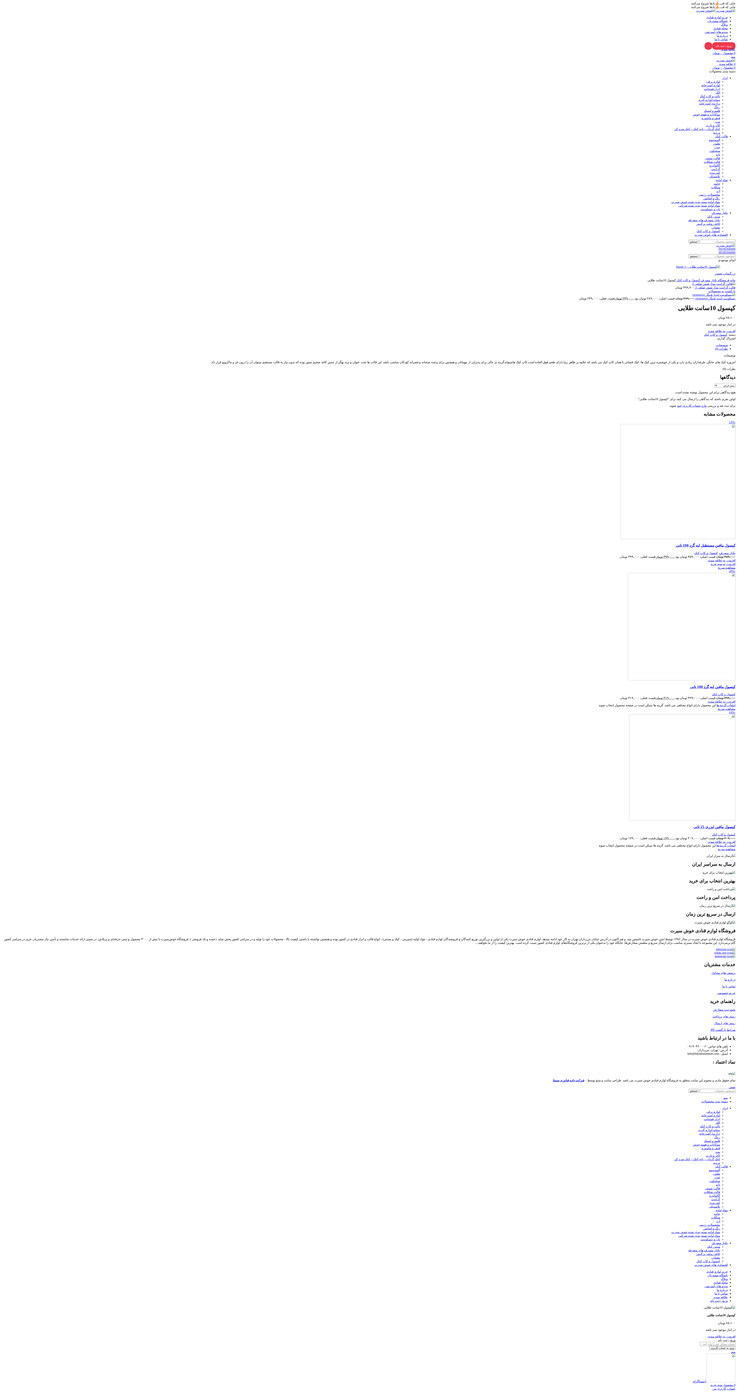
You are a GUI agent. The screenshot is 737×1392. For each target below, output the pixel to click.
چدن (717, 147)
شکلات (715, 187)
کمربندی (714, 172)
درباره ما (729, 979)
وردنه (716, 132)
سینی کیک (713, 216)
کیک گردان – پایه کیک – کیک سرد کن (697, 129)
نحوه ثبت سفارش (724, 1009)
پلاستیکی (714, 176)
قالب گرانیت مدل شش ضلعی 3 (714, 287)
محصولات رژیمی (709, 194)
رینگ (717, 107)
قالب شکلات (712, 161)
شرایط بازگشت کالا (723, 1029)
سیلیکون (714, 151)
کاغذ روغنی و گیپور (708, 223)
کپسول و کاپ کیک (708, 231)
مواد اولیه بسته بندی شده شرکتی (699, 205)
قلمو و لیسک (712, 110)
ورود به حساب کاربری (722, 1348)
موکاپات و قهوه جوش (706, 114)
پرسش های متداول (723, 972)
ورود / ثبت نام (719, 1300)
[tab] (722, 345)
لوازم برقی (713, 81)
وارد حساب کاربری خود (692, 405)
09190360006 (727, 249)
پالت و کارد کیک (710, 96)
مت (717, 121)
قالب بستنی (712, 158)
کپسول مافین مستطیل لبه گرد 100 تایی (705, 545)
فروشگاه (723, 280)
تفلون (716, 143)
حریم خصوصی (726, 993)
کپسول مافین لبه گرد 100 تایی (712, 687)
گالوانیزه (714, 165)
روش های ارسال (724, 1023)
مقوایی (715, 227)
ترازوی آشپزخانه (709, 103)
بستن (732, 1087)
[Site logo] (725, 10)
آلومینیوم (714, 140)
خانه (732, 280)
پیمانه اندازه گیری (709, 99)
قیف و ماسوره (710, 118)
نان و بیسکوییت (710, 209)
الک (718, 92)
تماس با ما (728, 986)
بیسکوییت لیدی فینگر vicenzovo (715, 298)
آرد (718, 191)
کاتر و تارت (713, 125)
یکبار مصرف (708, 280)
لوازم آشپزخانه (710, 85)
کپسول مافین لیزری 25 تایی (714, 827)
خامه (717, 183)
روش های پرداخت (723, 1016)
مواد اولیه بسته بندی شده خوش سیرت (695, 202)
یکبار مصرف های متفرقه (704, 220)
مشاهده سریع (726, 567)
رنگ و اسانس (711, 198)
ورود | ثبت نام (724, 46)
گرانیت (715, 169)
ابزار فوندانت (712, 89)
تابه (718, 154)
